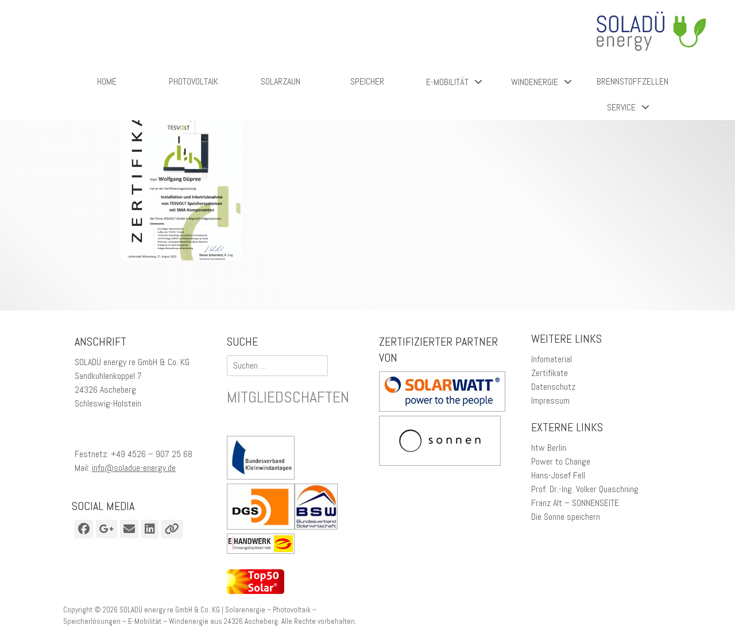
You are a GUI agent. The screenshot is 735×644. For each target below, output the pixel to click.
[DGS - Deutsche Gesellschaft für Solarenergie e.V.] (261, 509)
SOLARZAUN (280, 81)
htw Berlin (548, 448)
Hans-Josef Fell (558, 475)
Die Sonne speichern (565, 517)
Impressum (550, 400)
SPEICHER (367, 81)
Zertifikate (549, 373)
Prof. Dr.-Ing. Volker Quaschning (585, 489)
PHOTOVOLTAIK (193, 81)
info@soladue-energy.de (134, 468)
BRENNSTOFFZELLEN (632, 81)
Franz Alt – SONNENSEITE (575, 503)
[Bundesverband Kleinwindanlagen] (263, 460)
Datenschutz (553, 387)
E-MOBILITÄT (447, 82)
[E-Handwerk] (263, 546)
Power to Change (560, 461)
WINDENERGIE (534, 82)
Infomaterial (551, 359)
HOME (107, 81)
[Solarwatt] (442, 408)
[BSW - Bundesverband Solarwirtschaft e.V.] (319, 509)
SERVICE (621, 107)
